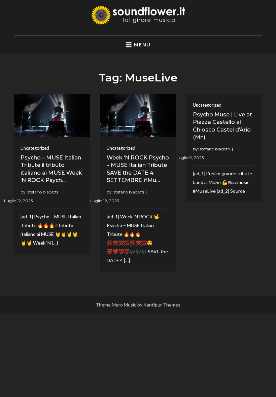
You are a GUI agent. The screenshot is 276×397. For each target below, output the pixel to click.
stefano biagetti (43, 191)
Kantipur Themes (161, 305)
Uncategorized (35, 148)
